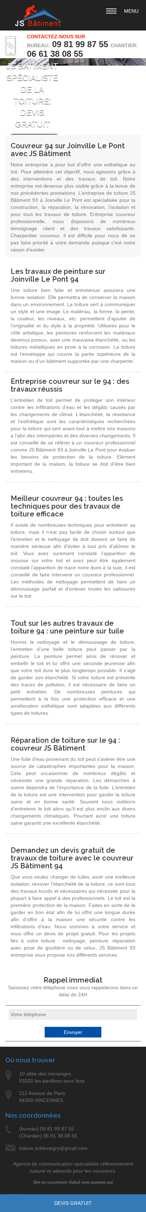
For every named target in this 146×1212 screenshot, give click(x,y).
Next (133, 79)
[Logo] (38, 16)
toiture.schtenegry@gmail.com (53, 1148)
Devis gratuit (73, 1203)
